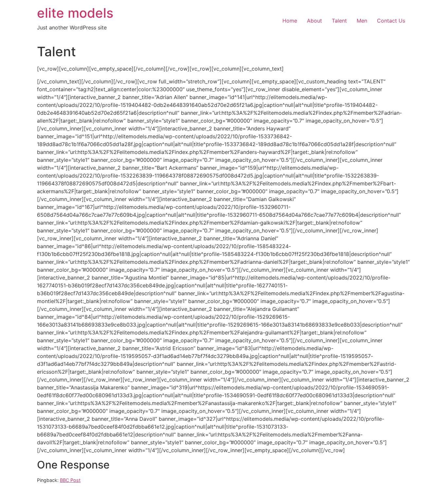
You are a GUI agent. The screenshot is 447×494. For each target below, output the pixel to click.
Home (289, 20)
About (314, 20)
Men (362, 20)
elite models (75, 13)
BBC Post (70, 480)
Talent (339, 20)
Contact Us (391, 20)
